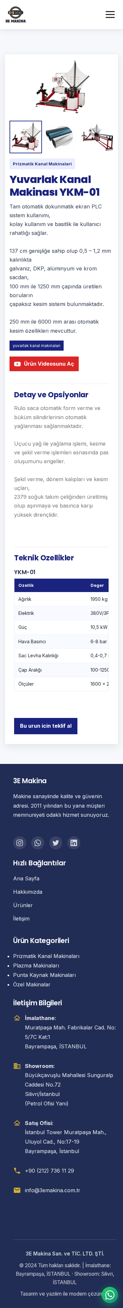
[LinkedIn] (73, 842)
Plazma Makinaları (36, 965)
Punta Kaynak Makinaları (44, 975)
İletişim (21, 918)
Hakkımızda (27, 892)
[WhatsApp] (37, 842)
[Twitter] (55, 842)
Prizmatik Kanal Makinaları (46, 956)
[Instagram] (19, 842)
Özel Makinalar (32, 984)
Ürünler (23, 905)
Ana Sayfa (26, 878)
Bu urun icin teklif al (46, 725)
